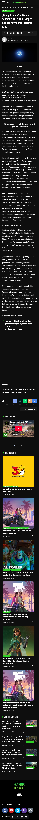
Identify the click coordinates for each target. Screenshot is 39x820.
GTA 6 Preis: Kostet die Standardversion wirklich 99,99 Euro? (17, 532)
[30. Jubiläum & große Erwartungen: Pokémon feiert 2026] (18, 471)
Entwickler (14, 389)
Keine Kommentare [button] (29, 409)
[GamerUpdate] (19, 2)
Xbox (26, 528)
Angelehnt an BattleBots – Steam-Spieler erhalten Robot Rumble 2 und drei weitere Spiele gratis (12, 725)
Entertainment (16, 570)
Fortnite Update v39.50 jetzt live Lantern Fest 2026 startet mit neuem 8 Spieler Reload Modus (17, 661)
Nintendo (14, 486)
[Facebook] (5, 810)
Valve (24, 392)
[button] (4, 2)
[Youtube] (11, 810)
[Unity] (30, 810)
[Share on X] (10, 33)
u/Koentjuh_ (11, 329)
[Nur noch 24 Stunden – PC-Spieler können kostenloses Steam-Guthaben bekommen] (31, 752)
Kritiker (21, 389)
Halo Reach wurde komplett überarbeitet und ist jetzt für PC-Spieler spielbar (12, 765)
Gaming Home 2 (14, 7)
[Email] (17, 33)
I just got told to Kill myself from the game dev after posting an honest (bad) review (19, 324)
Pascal (10, 38)
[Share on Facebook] (7, 33)
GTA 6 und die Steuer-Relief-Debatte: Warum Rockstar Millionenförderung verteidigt (16, 617)
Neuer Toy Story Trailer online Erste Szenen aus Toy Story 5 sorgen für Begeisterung (18, 573)
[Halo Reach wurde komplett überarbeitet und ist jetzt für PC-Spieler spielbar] (31, 765)
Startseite (5, 7)
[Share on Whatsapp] (14, 33)
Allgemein (6, 11)
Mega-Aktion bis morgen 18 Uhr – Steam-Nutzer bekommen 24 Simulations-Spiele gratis (12, 739)
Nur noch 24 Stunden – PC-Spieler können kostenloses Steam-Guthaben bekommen (12, 752)
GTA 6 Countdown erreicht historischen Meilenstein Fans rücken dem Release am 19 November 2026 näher (18, 705)
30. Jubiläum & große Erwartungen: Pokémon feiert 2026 (18, 490)
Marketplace (28, 389)
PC (12, 11)
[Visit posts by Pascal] (4, 39)
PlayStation (19, 528)
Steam (19, 329)
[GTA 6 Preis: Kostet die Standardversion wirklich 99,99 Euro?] (18, 513)
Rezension (5, 392)
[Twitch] (24, 810)
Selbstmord (13, 392)
